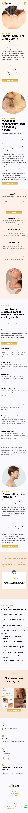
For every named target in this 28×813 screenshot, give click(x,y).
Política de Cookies (14, 795)
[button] (14, 615)
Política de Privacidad (14, 793)
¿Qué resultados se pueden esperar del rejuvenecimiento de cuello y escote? (13, 651)
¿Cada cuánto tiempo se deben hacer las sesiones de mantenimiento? (14, 661)
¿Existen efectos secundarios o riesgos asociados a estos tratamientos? (13, 647)
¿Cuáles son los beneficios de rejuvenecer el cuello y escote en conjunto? (14, 620)
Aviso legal (14, 791)
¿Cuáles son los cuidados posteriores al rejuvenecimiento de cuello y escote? (13, 642)
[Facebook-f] (3, 758)
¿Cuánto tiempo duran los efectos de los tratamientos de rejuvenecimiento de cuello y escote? (13, 632)
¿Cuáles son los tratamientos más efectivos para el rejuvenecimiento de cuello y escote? (14, 625)
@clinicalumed (14, 673)
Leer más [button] (14, 586)
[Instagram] (25, 3)
